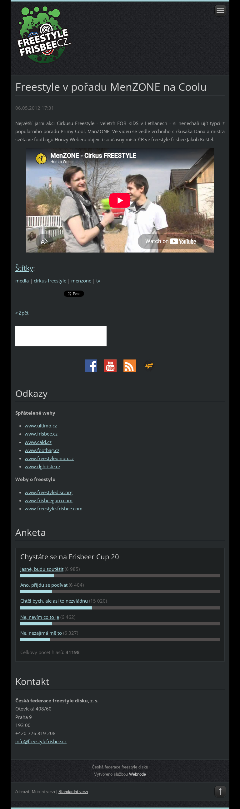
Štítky (24, 268)
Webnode (137, 774)
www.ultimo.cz (41, 425)
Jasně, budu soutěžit (41, 569)
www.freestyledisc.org (48, 492)
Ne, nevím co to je (39, 617)
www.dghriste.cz (42, 466)
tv (98, 280)
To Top (220, 791)
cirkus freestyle (50, 280)
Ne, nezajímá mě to (41, 633)
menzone (81, 280)
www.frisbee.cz (41, 434)
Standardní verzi (73, 791)
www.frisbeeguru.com (48, 500)
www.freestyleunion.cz (49, 458)
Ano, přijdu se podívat (44, 585)
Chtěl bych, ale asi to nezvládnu (54, 601)
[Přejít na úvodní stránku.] (99, 38)
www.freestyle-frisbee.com (53, 508)
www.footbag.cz (42, 450)
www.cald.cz (38, 442)
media (22, 280)
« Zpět (21, 313)
